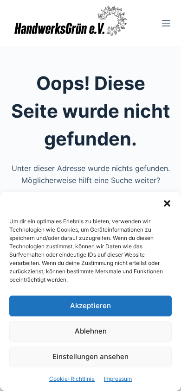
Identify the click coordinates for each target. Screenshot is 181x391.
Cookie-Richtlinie (72, 378)
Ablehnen (91, 331)
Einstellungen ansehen (90, 356)
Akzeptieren (90, 305)
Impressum (118, 378)
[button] (167, 203)
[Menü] (166, 23)
